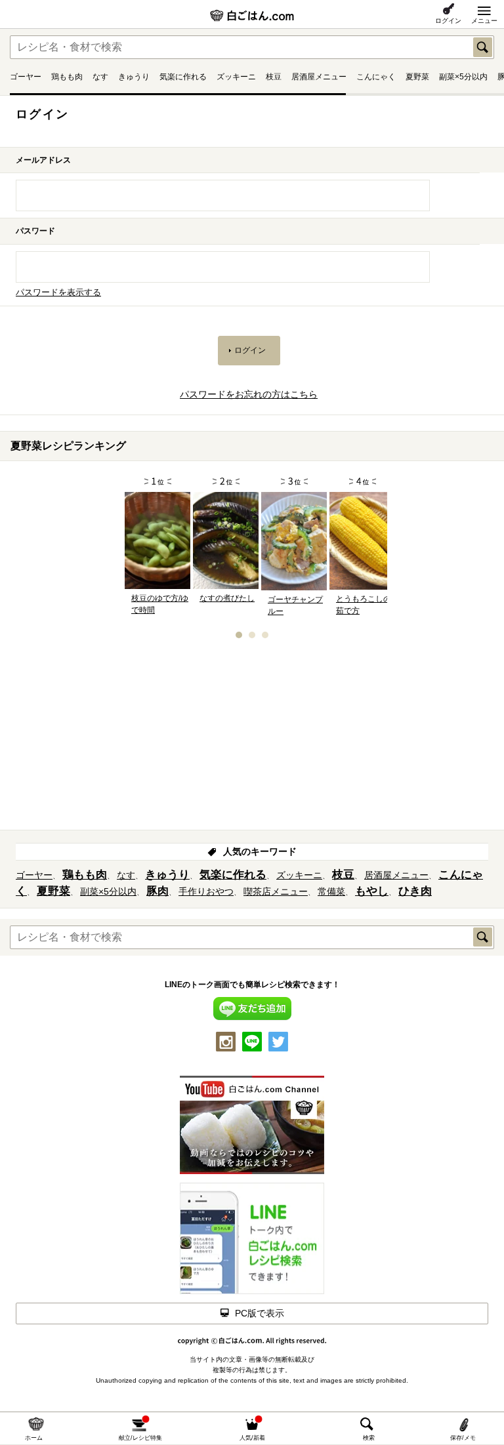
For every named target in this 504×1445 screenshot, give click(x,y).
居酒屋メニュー (318, 76)
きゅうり (134, 76)
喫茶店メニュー (275, 891)
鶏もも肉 (67, 76)
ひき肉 (415, 891)
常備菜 (331, 891)
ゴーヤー (25, 76)
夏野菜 (417, 76)
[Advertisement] (252, 739)
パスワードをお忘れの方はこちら (249, 394)
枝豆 (274, 76)
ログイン (448, 20)
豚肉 (157, 891)
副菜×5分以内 (463, 76)
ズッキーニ (236, 76)
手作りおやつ (206, 891)
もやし (371, 891)
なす (100, 76)
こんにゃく (376, 76)
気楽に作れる (183, 76)
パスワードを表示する (58, 292)
